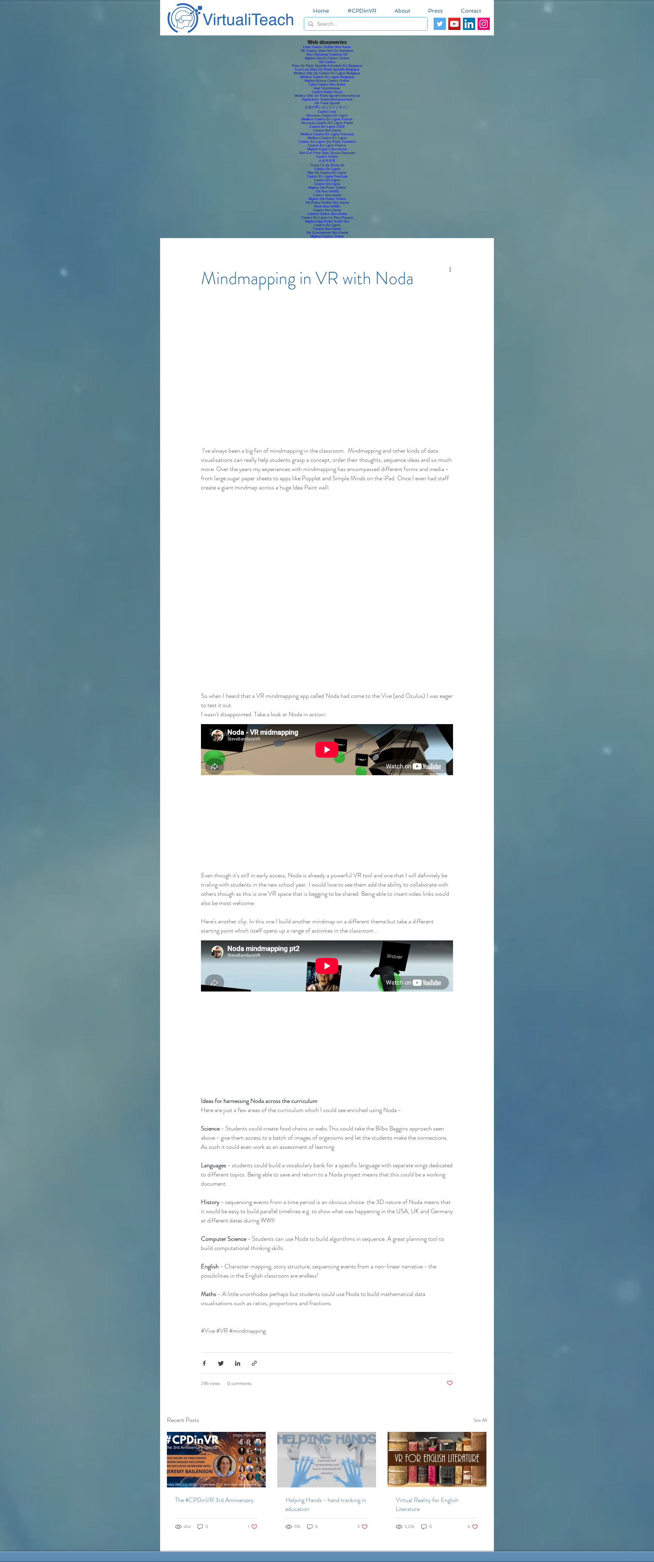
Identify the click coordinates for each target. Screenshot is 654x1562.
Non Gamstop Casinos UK (327, 54)
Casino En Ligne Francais (327, 176)
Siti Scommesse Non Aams (327, 232)
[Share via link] (254, 1363)
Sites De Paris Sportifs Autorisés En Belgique (327, 65)
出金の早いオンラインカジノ (327, 107)
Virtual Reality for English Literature (427, 1504)
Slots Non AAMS (327, 206)
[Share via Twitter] (221, 1363)
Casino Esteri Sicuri (327, 92)
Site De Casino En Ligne (327, 172)
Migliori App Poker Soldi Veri (327, 221)
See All (480, 1420)
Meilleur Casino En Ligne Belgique (327, 77)
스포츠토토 (327, 160)
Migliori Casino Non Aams (327, 149)
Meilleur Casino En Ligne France (327, 119)
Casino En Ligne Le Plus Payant (327, 217)
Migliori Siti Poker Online (327, 187)
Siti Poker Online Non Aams (327, 202)
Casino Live (327, 111)
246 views (210, 1383)
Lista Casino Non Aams (327, 84)
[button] (327, 377)
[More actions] (452, 269)
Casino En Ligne (327, 169)
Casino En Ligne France (327, 145)
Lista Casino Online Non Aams (327, 47)
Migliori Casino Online (327, 236)
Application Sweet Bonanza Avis (327, 99)
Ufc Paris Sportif (327, 103)
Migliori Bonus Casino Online (327, 80)
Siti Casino (327, 62)
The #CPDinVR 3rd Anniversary (214, 1500)
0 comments (239, 1383)
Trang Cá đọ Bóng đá (327, 165)
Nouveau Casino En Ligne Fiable (327, 123)
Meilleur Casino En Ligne (327, 138)
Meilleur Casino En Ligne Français (327, 134)
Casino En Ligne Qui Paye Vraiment (327, 141)
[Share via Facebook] (204, 1363)
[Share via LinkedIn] (237, 1363)
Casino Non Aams (327, 130)
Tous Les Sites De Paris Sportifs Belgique (327, 69)
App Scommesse (327, 88)
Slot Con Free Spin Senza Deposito (327, 153)
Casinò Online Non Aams (327, 214)
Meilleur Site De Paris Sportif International (327, 95)
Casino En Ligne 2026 (327, 126)
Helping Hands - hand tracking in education (325, 1504)
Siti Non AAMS (327, 191)
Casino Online (327, 156)
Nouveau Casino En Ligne (327, 115)
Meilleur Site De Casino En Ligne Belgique (327, 73)
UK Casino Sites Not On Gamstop (327, 50)
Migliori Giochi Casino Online (327, 58)
